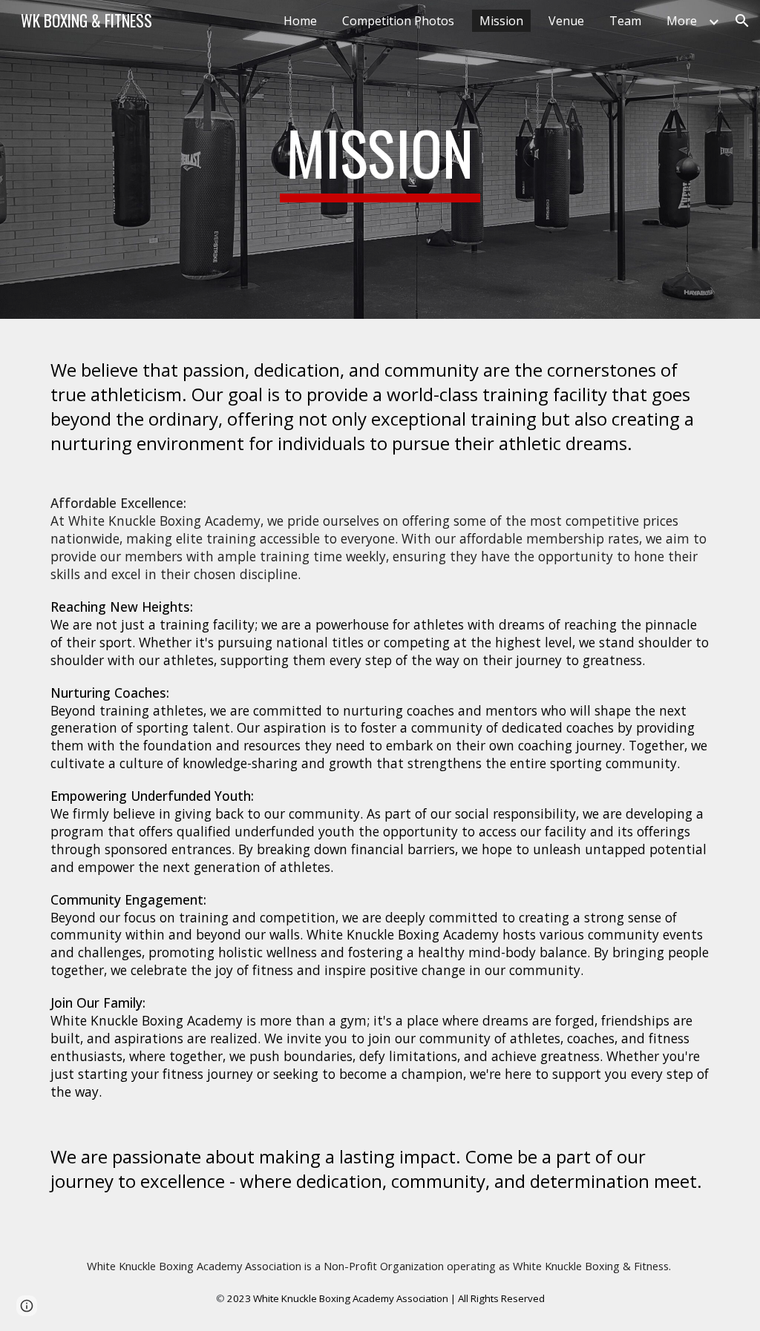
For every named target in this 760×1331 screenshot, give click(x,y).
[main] (380, 159)
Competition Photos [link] (398, 21)
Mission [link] (501, 21)
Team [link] (625, 21)
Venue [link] (566, 21)
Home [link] (300, 21)
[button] (742, 21)
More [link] (681, 21)
